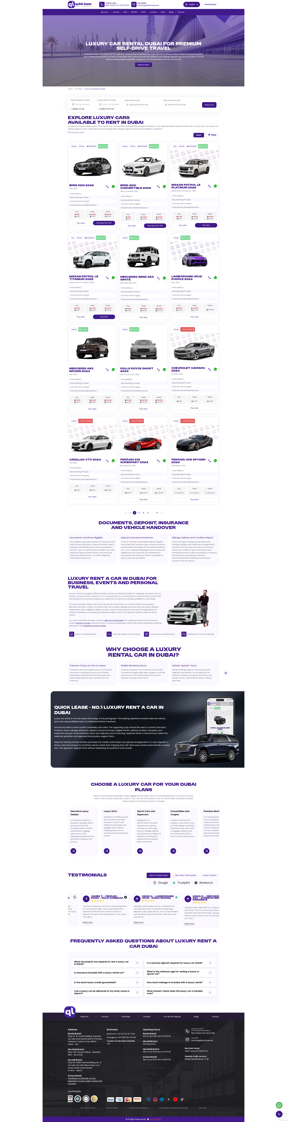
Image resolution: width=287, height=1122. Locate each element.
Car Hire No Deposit (172, 1016)
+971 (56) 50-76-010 (127, 1037)
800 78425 (110, 5)
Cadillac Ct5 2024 (85, 459)
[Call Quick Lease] (279, 1114)
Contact (181, 12)
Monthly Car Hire (87, 1108)
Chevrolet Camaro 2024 (188, 369)
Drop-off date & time (171, 100)
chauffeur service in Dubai (94, 625)
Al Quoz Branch (75, 1075)
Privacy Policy (112, 1108)
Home (70, 89)
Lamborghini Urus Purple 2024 (186, 278)
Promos (116, 12)
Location (153, 12)
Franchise (125, 1016)
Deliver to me (78, 109)
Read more (75, 922)
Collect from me (107, 109)
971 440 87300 (122, 5)
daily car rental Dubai (113, 620)
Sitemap (203, 1108)
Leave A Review (209, 875)
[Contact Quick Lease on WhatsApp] (279, 1105)
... (152, 513)
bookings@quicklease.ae (148, 5)
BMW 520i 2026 (81, 185)
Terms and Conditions (138, 1108)
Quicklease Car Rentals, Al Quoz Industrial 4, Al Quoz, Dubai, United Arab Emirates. (85, 1081)
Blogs (171, 12)
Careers (146, 1016)
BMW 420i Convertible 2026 (135, 187)
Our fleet (78, 89)
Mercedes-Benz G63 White (137, 278)
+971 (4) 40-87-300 (126, 1034)
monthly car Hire (82, 623)
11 (157, 513)
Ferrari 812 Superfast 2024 (134, 461)
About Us (104, 12)
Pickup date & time (132, 100)
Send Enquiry (210, 4)
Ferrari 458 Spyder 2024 (188, 461)
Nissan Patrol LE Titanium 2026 (83, 278)
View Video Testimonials (185, 875)
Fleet (125, 12)
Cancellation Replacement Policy (173, 1108)
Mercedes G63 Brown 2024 (81, 370)
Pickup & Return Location (80, 100)
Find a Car (209, 105)
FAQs (163, 12)
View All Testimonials (158, 875)
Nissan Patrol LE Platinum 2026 (185, 186)
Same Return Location (107, 100)
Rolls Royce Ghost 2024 (136, 370)
